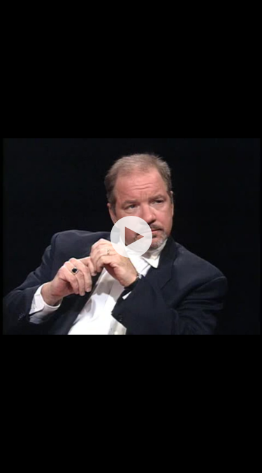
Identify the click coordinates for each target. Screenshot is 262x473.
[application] (131, 236)
